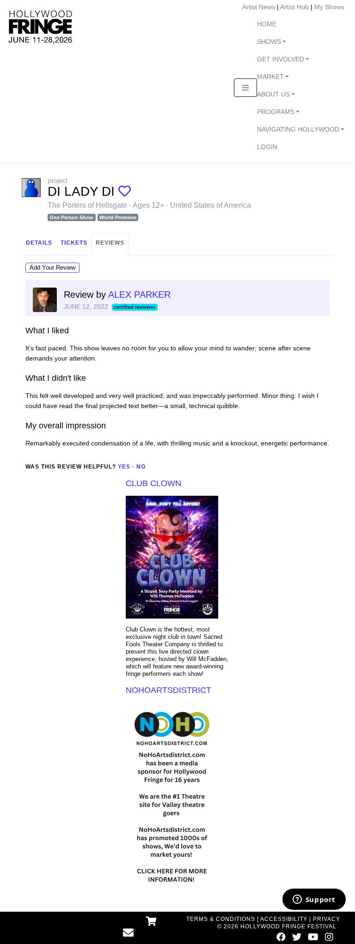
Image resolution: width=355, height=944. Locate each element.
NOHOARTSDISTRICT (168, 690)
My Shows (329, 7)
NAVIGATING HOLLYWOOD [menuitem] (298, 129)
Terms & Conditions (220, 919)
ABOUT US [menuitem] (273, 94)
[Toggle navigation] (245, 87)
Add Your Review (52, 267)
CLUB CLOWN (153, 483)
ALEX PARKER (139, 294)
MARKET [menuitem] (270, 76)
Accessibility (283, 919)
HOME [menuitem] (266, 24)
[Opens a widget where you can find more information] (314, 900)
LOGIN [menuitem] (267, 147)
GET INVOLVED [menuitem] (280, 59)
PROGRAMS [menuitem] (275, 111)
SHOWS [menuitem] (269, 41)
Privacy (326, 919)
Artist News (258, 7)
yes (124, 466)
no (141, 466)
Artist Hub (294, 7)
